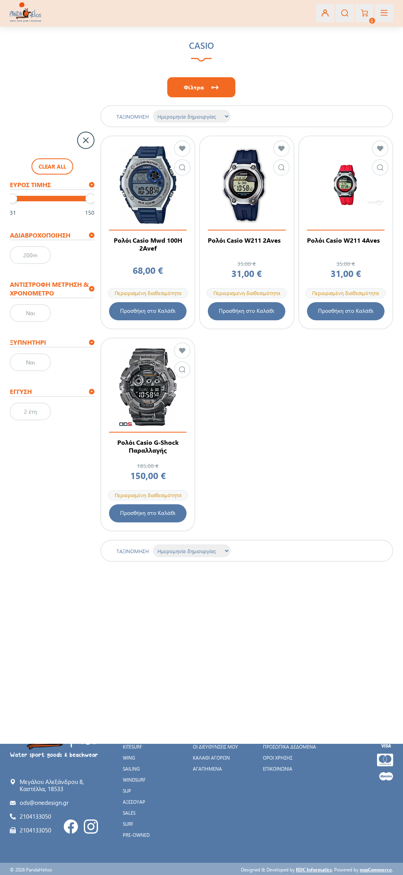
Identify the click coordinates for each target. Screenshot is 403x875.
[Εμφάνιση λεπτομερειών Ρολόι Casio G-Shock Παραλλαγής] (148, 387)
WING (129, 757)
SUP (127, 791)
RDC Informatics (314, 869)
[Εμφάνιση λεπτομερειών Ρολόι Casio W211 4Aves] (346, 185)
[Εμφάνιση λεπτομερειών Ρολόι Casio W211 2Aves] (246, 185)
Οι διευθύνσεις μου (215, 746)
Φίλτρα (194, 87)
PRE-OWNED (136, 835)
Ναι (30, 313)
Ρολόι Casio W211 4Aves (343, 240)
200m (30, 255)
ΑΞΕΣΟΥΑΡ (134, 802)
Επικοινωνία (277, 768)
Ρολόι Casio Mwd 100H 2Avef (148, 244)
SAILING (131, 768)
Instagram (91, 826)
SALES (129, 813)
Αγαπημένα (207, 768)
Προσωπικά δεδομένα (289, 746)
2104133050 (35, 816)
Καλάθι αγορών (211, 757)
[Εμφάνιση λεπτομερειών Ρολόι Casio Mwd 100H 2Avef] (148, 185)
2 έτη (30, 411)
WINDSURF (134, 780)
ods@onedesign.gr (44, 802)
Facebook (71, 826)
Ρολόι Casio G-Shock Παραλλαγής (148, 446)
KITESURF (132, 746)
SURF (128, 824)
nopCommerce (376, 869)
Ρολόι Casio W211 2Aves (244, 240)
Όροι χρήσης (277, 757)
